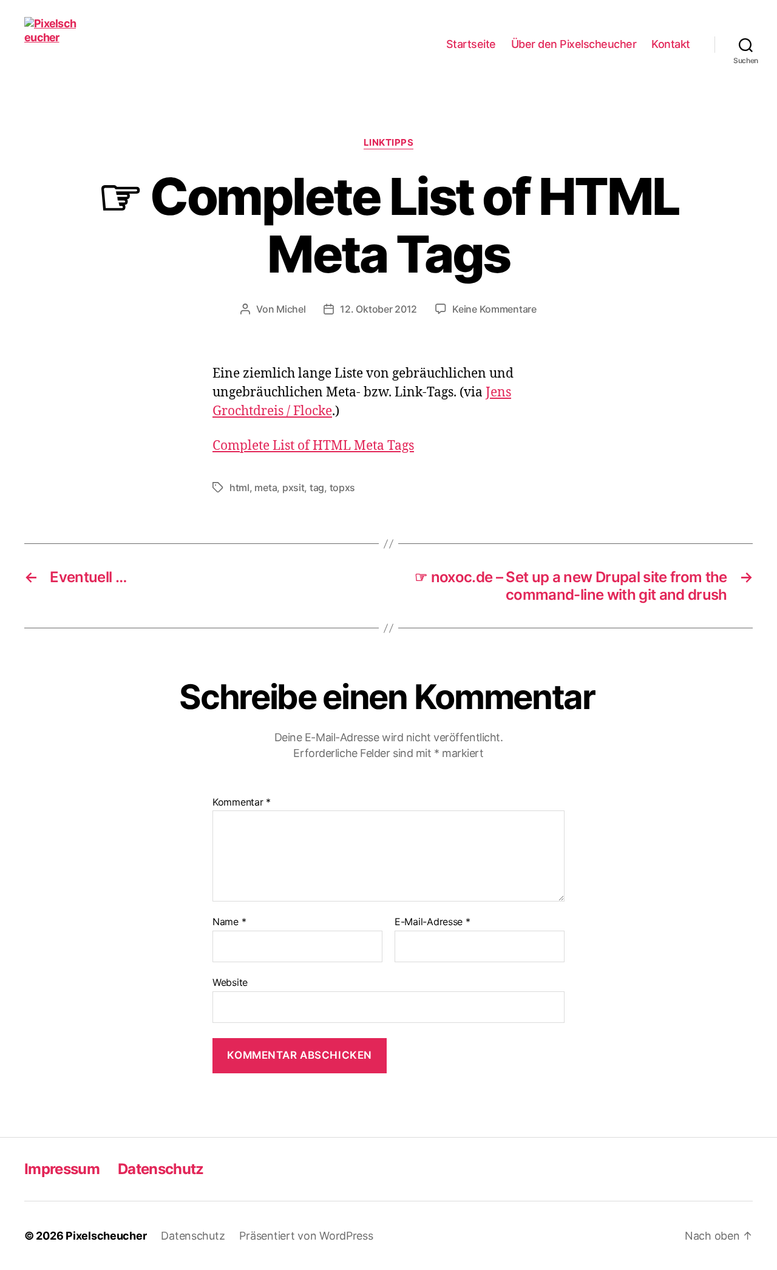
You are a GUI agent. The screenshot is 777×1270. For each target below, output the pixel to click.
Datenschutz (161, 1169)
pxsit (293, 487)
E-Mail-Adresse (432, 922)
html (239, 487)
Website (230, 982)
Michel (290, 309)
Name (229, 922)
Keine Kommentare (494, 309)
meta (265, 487)
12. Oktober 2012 (378, 309)
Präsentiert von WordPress (306, 1235)
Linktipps (389, 142)
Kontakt (670, 44)
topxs (343, 487)
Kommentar (241, 802)
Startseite (471, 44)
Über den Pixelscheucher (574, 44)
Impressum (62, 1169)
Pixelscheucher (106, 1235)
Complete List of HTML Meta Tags (313, 446)
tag (317, 487)
